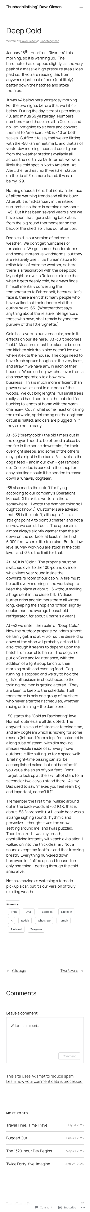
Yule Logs (19, 970)
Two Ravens (69, 970)
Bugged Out (16, 1138)
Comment (69, 1056)
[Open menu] (81, 6)
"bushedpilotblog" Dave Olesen (34, 6)
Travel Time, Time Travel (27, 1125)
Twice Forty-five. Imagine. (28, 1164)
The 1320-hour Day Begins (29, 1151)
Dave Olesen (28, 41)
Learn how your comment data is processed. (44, 1081)
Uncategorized (49, 41)
